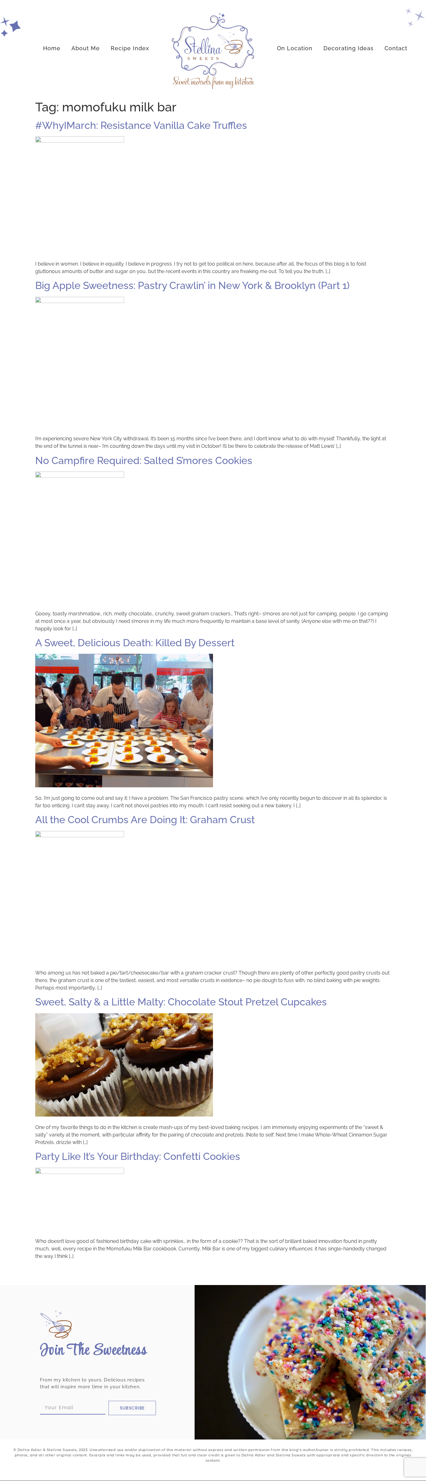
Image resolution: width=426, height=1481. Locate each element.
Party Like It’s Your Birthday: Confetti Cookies (137, 1156)
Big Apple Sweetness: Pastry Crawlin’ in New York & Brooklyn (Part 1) (192, 285)
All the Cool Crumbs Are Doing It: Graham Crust (145, 819)
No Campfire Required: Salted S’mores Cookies (143, 460)
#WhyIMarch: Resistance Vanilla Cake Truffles (141, 125)
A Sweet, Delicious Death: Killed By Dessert (135, 642)
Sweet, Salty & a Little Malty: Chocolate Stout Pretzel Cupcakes (181, 1002)
